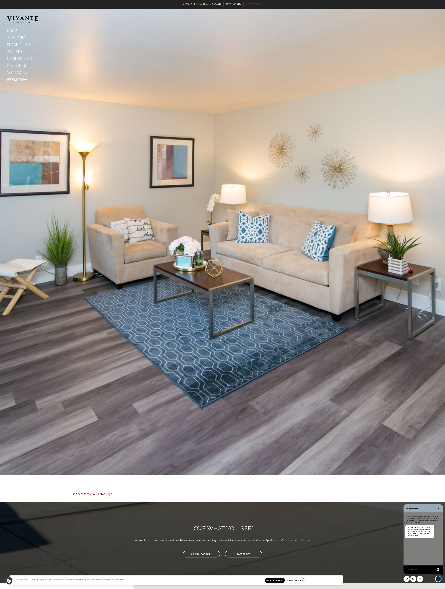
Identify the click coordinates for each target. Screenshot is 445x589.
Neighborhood (21, 58)
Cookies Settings (295, 580)
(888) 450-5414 (234, 4)
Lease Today (243, 554)
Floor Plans (19, 45)
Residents (16, 65)
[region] (176, 580)
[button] (9, 580)
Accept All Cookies (274, 580)
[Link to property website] (22, 19)
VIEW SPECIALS (254, 4)
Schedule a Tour (201, 554)
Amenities (16, 38)
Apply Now (17, 79)
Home (12, 31)
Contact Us (18, 72)
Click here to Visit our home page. (92, 494)
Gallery (14, 52)
